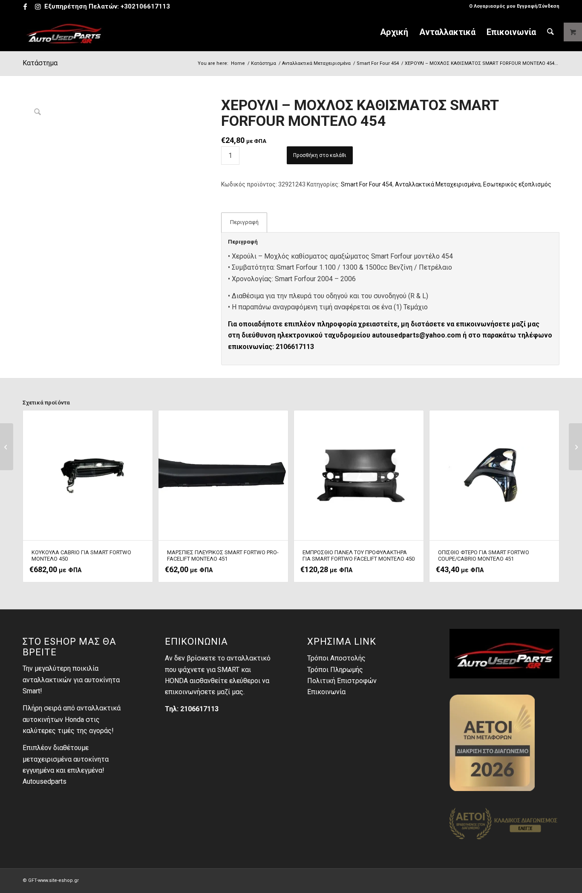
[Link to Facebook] (25, 6)
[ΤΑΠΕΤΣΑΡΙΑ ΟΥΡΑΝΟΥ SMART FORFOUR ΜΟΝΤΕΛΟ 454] (6, 446)
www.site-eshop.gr (58, 880)
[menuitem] (512, 6)
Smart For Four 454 (366, 184)
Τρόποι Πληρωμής (335, 670)
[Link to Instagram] (38, 6)
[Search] (550, 32)
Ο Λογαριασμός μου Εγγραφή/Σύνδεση (514, 6)
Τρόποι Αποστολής (336, 658)
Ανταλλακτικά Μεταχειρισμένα (438, 184)
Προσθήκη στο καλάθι (319, 155)
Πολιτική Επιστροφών (342, 681)
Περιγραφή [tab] (244, 222)
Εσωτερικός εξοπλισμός (517, 184)
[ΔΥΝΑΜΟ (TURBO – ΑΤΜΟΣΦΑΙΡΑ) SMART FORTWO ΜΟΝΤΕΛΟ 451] (575, 446)
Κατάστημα (40, 63)
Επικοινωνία (326, 692)
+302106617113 (145, 6)
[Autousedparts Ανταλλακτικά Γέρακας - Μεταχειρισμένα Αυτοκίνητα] (64, 32)
